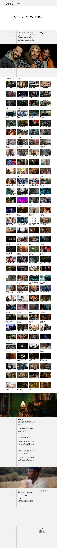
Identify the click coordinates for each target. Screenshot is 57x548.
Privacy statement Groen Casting (43, 491)
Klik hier (26, 495)
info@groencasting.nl (41, 531)
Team (29, 3)
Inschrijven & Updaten (36, 3)
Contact (44, 3)
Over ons (18, 3)
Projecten (24, 3)
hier (32, 500)
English (49, 3)
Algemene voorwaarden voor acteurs (43, 490)
